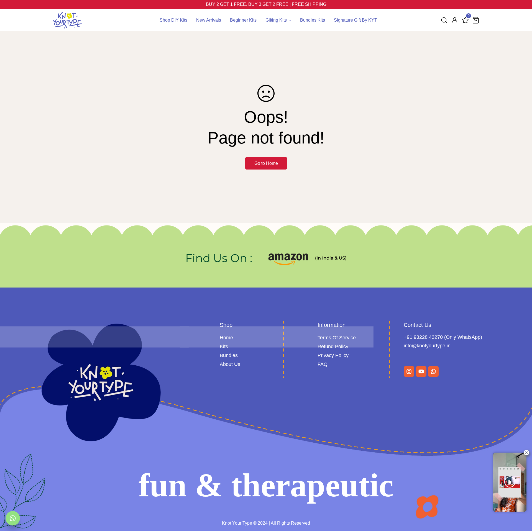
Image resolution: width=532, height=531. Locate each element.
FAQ (323, 364)
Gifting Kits (276, 20)
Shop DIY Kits (173, 20)
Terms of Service (337, 337)
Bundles (229, 355)
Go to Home (266, 163)
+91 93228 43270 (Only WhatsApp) (443, 337)
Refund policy (333, 346)
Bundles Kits (312, 20)
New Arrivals (208, 20)
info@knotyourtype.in (427, 345)
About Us (230, 364)
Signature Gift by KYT (355, 20)
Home (226, 337)
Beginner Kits (243, 20)
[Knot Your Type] (67, 20)
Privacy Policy (333, 355)
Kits (224, 346)
